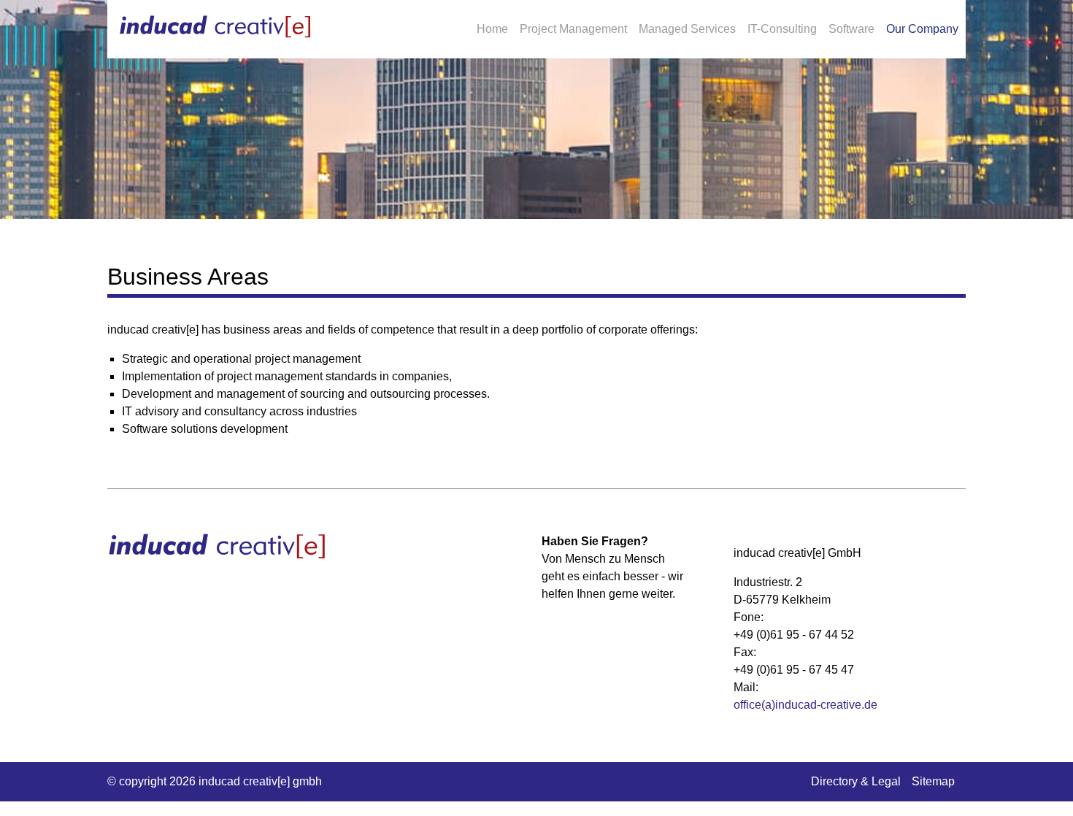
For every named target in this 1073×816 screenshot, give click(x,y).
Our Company (922, 29)
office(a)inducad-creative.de (805, 704)
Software (851, 29)
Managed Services (687, 29)
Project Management (573, 29)
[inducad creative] (215, 27)
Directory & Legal (856, 781)
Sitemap (933, 781)
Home (492, 29)
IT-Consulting (782, 29)
